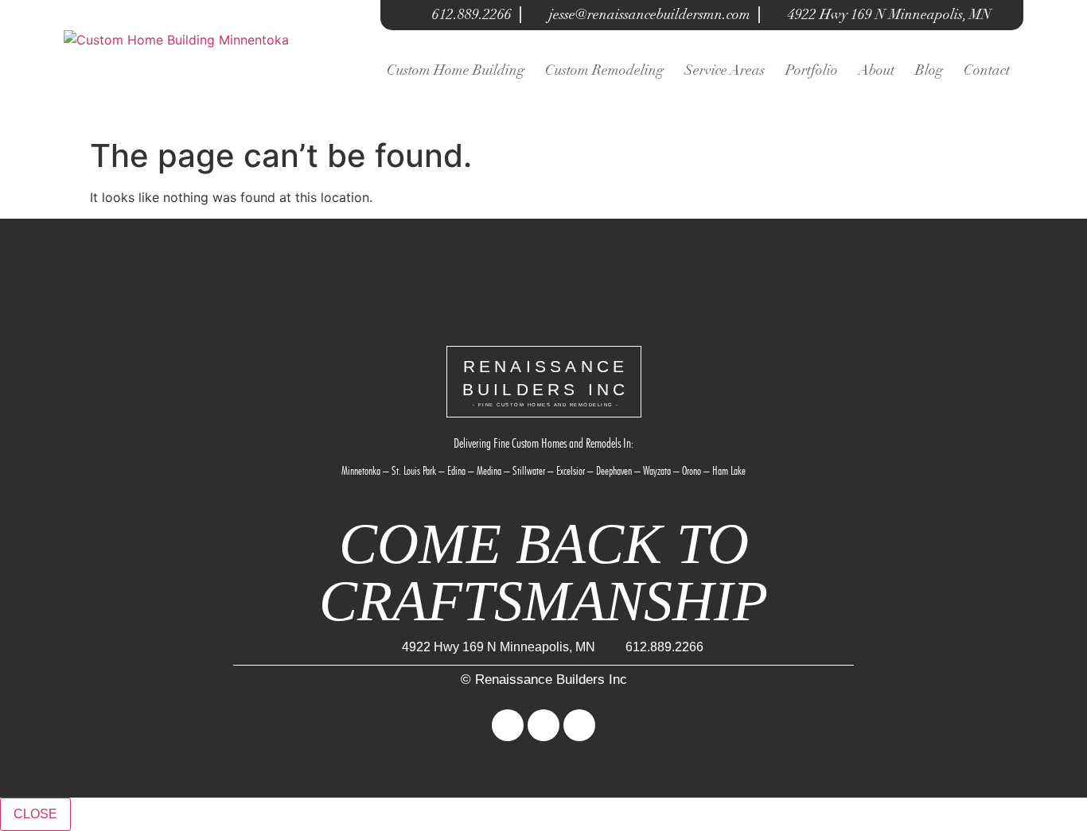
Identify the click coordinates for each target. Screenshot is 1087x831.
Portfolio (811, 70)
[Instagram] (543, 725)
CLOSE (35, 814)
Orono (691, 471)
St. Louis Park (414, 471)
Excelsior (570, 471)
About (876, 70)
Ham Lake (729, 471)
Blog (929, 70)
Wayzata (657, 471)
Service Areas (724, 70)
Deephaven (614, 471)
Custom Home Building (455, 70)
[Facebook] (508, 725)
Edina (456, 471)
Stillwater (528, 471)
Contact (987, 70)
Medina (489, 471)
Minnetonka (360, 471)
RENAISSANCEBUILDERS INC (545, 382)
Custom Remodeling (604, 70)
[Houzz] (579, 725)
